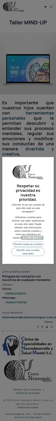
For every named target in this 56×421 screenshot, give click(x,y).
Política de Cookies (32, 237)
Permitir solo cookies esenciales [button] (28, 252)
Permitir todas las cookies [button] (28, 244)
